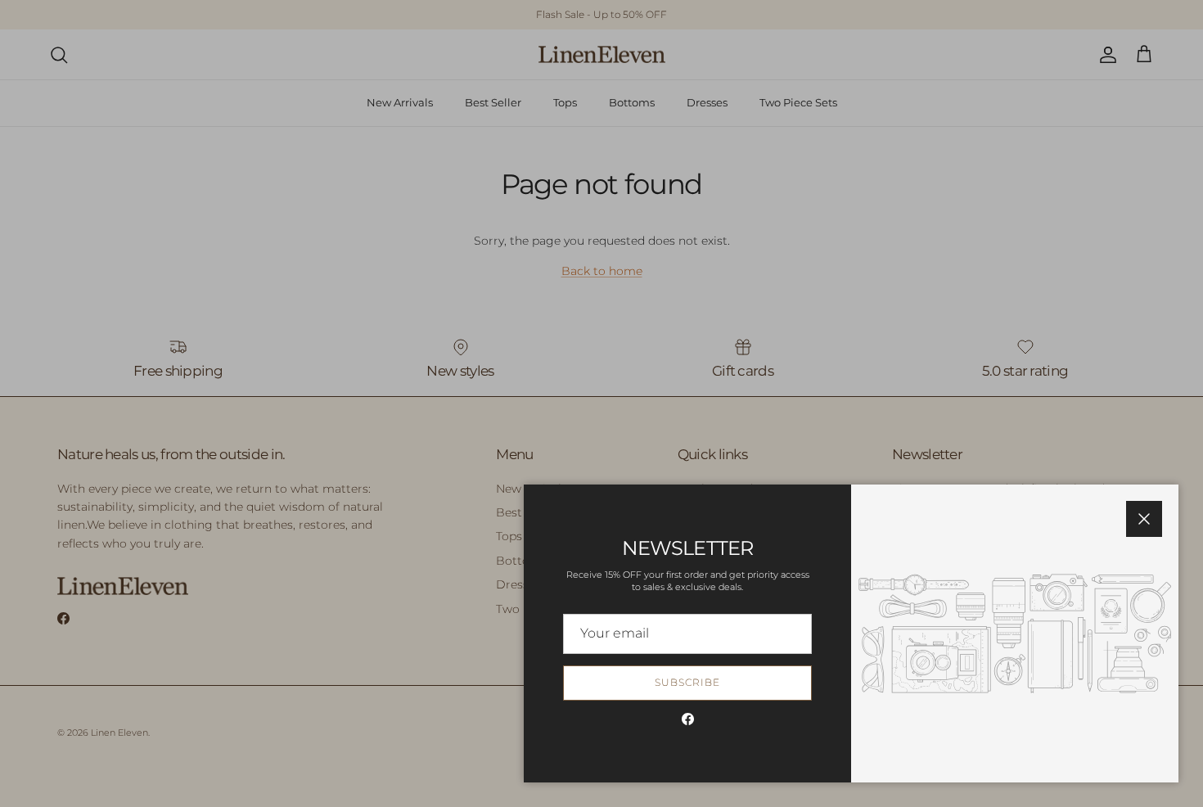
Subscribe (687, 682)
